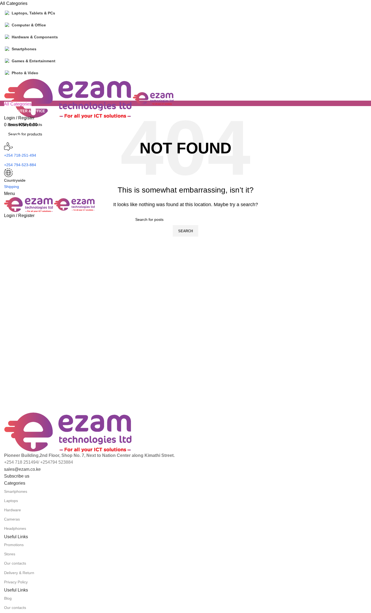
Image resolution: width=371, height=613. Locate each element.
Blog (8, 598)
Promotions (14, 545)
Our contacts (15, 563)
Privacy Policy (16, 582)
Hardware (12, 510)
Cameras (12, 519)
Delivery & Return (19, 573)
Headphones (15, 528)
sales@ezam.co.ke (22, 469)
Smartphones (15, 491)
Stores (9, 554)
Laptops (11, 501)
